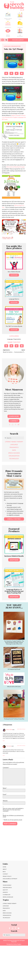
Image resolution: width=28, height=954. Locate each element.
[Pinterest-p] (15, 424)
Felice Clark (9, 729)
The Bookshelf (20, 36)
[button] (2, 40)
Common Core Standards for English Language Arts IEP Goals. (14, 117)
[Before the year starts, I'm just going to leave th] (7, 840)
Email (5, 794)
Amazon (5, 892)
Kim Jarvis (8, 746)
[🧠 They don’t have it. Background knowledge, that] (20, 855)
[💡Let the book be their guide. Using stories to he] (7, 848)
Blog (4, 871)
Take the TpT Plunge (13, 49)
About (5, 869)
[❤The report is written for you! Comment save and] (20, 848)
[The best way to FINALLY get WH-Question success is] (20, 833)
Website (5, 800)
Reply (4, 740)
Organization (16, 46)
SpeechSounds (8, 36)
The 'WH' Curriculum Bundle (14, 326)
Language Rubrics (14, 299)
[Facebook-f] (9, 424)
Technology (6, 917)
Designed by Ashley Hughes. (14, 944)
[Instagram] (12, 424)
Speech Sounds (7, 913)
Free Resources (7, 887)
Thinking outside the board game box (14, 719)
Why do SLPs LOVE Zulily (14, 686)
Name (5, 788)
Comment (6, 767)
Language (20, 27)
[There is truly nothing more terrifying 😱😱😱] (7, 855)
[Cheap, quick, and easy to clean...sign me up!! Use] (7, 833)
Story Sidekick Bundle (14, 271)
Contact (5, 874)
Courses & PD (6, 894)
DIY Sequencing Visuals (14, 669)
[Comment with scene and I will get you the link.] (20, 840)
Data (20, 19)
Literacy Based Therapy (8, 19)
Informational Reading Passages (15, 167)
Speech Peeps (15, 115)
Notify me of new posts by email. (13, 819)
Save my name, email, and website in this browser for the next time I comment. (13, 810)
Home (4, 866)
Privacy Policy (7, 876)
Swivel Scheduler (8, 897)
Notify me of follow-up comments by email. (13, 816)
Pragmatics (8, 27)
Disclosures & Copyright (10, 878)
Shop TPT (5, 889)
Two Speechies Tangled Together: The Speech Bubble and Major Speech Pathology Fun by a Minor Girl (14, 642)
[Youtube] (18, 424)
